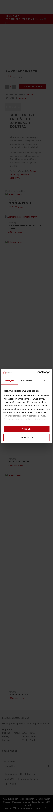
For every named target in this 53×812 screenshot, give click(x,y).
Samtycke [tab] (9, 380)
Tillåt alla (26, 429)
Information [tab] (26, 380)
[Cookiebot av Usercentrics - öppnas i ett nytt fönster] (38, 373)
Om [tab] (43, 380)
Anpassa (25, 437)
